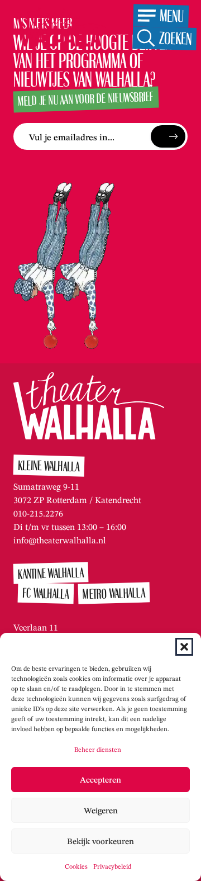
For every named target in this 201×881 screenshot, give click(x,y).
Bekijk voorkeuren (100, 841)
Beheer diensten (97, 749)
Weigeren (101, 810)
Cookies (76, 866)
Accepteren (100, 780)
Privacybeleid (112, 866)
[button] (184, 646)
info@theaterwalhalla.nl (59, 540)
